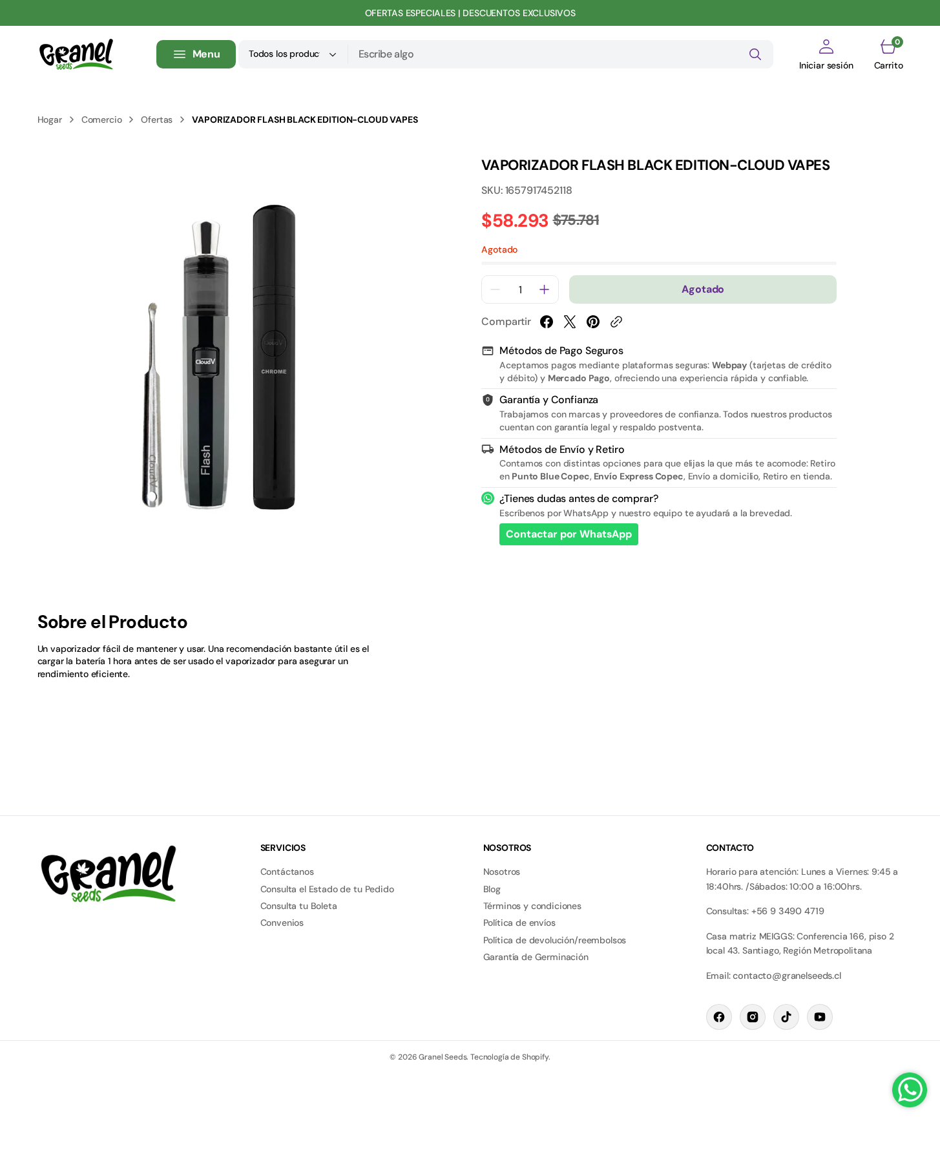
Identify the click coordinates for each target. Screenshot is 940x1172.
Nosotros (502, 871)
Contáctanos (287, 871)
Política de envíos (519, 922)
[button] (826, 54)
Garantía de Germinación (536, 957)
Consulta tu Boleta (298, 906)
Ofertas (156, 119)
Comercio (101, 119)
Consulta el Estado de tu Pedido (327, 889)
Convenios (282, 922)
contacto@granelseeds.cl (787, 975)
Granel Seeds (442, 1057)
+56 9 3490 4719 (787, 911)
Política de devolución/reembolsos (555, 940)
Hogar (49, 119)
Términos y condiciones (532, 906)
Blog (492, 889)
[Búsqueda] (755, 54)
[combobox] (560, 54)
